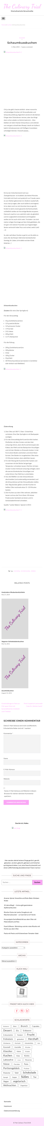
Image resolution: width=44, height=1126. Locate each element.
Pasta (26, 1064)
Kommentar (8, 733)
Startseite (7, 1101)
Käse (18, 1056)
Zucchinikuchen (8, 691)
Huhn (38, 1043)
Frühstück (8, 1039)
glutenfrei (20, 1039)
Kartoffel (18, 1047)
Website (7, 779)
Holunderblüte (29, 1043)
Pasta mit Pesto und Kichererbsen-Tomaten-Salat (21, 933)
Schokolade (25, 571)
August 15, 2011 (7, 693)
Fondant (20, 1035)
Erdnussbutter (8, 1035)
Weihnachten (9, 1085)
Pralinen (26, 1068)
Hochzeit (17, 1043)
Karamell (6, 1047)
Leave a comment (27, 47)
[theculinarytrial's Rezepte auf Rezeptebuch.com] (22, 989)
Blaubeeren (6, 1026)
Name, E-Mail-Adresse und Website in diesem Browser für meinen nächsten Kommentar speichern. (20, 793)
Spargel (5, 1077)
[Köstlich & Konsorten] (22, 974)
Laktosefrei (8, 1059)
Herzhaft (33, 1038)
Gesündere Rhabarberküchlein (13, 592)
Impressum (8, 1106)
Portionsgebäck (11, 1068)
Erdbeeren (27, 1031)
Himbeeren (6, 1043)
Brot (14, 1026)
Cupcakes (35, 1026)
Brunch (24, 1026)
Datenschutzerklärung (12, 1111)
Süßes (33, 571)
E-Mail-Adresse (9, 769)
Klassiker (7, 1051)
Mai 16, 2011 (6, 644)
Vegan (6, 1081)
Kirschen (27, 1047)
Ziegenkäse (23, 1085)
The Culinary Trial (22, 6)
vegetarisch (19, 1081)
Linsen (19, 1060)
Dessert (7, 1030)
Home (3, 25)
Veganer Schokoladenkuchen (13, 641)
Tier (35, 1077)
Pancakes (17, 1064)
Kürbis (26, 1056)
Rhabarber (6, 1073)
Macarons (28, 1060)
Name (6, 758)
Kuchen (9, 25)
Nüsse (6, 1064)
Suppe (14, 1077)
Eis (17, 1030)
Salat (17, 1073)
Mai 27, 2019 (6, 594)
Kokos (19, 1051)
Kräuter (27, 1051)
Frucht (31, 1034)
